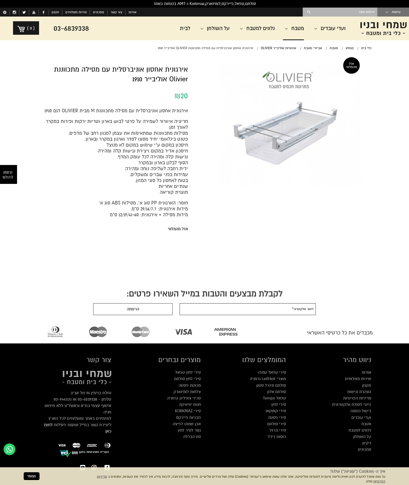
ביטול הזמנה (360, 410)
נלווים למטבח (360, 430)
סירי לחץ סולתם (187, 378)
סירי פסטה (277, 417)
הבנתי (31, 476)
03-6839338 (87, 399)
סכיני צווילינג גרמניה (184, 398)
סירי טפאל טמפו (272, 372)
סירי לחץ (278, 404)
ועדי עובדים (361, 417)
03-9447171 (62, 399)
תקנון (55, 12)
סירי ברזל (278, 430)
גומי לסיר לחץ (189, 430)
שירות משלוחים (76, 12)
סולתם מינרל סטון (271, 385)
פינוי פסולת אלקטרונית (351, 404)
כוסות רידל (277, 436)
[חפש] (309, 12)
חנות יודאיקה (190, 404)
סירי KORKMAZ (188, 410)
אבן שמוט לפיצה (187, 423)
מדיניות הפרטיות (357, 398)
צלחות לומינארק (187, 391)
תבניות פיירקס (188, 417)
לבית (185, 28)
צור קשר (116, 12)
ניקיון (366, 443)
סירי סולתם (276, 423)
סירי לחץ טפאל (188, 372)
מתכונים (98, 12)
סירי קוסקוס (276, 410)
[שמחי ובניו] (383, 28)
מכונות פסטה (190, 385)
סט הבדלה (192, 436)
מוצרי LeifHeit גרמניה (268, 378)
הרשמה (133, 309)
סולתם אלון (276, 391)
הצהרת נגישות (359, 391)
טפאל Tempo (274, 398)
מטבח (366, 423)
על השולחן (362, 436)
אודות (133, 12)
